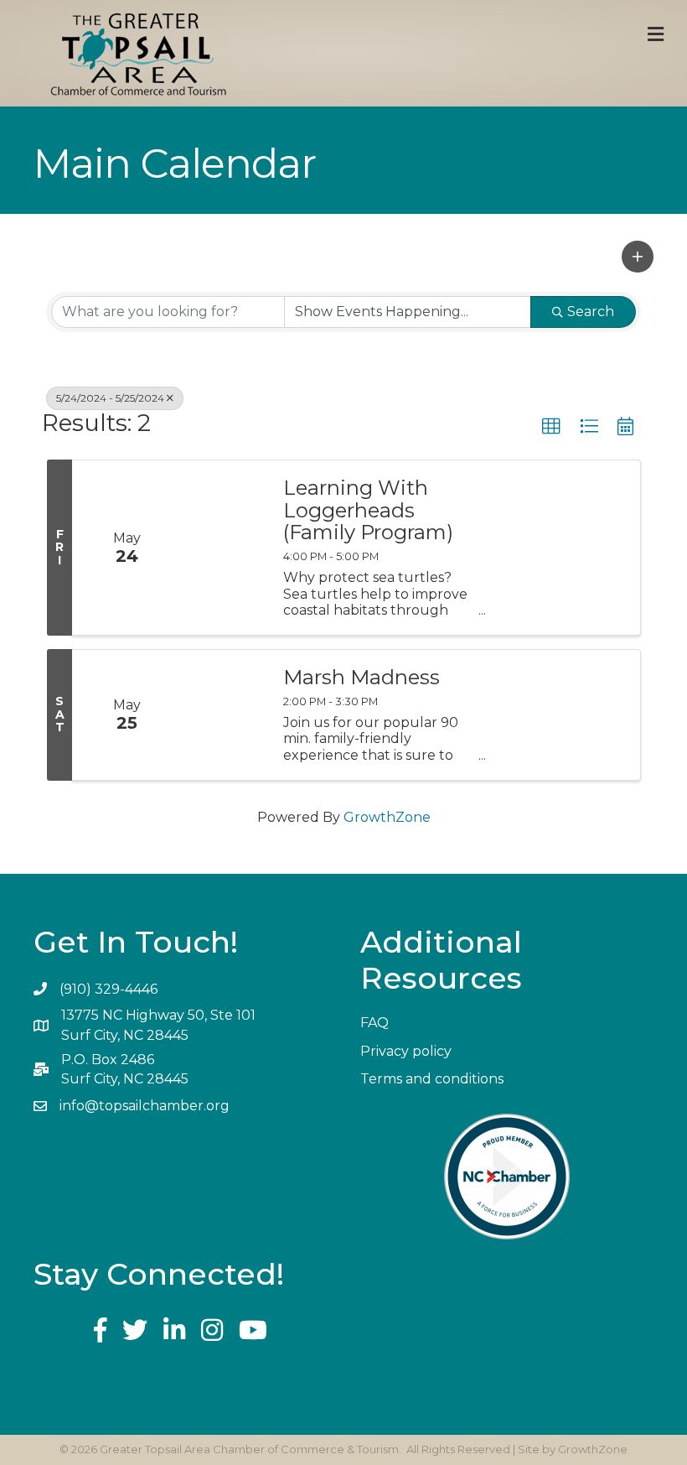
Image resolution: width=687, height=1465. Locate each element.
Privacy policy (406, 1051)
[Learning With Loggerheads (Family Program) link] (223, 547)
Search (590, 311)
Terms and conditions (432, 1079)
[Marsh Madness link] (223, 714)
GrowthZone (387, 817)
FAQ (374, 1023)
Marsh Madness (361, 677)
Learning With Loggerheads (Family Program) (368, 510)
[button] (637, 257)
